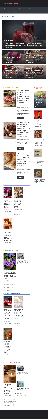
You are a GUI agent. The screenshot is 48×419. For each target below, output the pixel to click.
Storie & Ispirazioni (23, 8)
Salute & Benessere (33, 8)
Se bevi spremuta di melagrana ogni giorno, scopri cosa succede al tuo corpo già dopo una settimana (23, 44)
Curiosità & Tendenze (15, 11)
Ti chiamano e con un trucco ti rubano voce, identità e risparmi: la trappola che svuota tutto (23, 374)
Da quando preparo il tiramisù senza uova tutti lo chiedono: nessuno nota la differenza (39, 141)
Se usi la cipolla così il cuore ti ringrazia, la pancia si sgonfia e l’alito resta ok (13, 59)
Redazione (34, 415)
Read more (21, 118)
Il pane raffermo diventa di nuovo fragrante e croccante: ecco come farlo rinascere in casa (39, 181)
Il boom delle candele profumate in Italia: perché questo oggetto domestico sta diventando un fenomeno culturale (10, 389)
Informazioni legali (26, 415)
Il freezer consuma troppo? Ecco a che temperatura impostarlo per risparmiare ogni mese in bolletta (39, 161)
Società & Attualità (5, 11)
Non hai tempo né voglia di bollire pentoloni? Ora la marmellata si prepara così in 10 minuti (23, 97)
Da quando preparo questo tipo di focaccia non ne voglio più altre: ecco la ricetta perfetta (23, 158)
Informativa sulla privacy (17, 415)
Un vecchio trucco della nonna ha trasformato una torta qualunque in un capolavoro (8, 235)
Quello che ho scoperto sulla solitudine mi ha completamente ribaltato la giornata (23, 262)
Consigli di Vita (14, 8)
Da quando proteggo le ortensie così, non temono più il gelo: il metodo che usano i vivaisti (10, 275)
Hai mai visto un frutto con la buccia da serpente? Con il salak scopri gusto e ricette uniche (23, 129)
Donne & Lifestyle (4, 8)
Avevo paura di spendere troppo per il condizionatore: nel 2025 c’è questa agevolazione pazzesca (23, 391)
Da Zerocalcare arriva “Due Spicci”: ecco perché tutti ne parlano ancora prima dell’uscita (39, 122)
